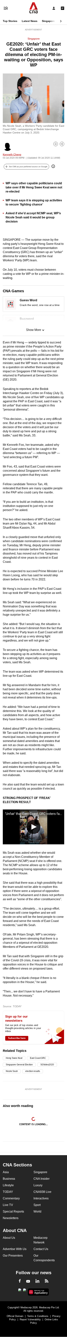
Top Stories (10, 20)
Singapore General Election (19, 1064)
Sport (37, 1205)
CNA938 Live (42, 1191)
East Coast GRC (38, 1058)
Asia (6, 1172)
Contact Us (41, 1249)
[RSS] (46, 1281)
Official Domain (15, 1316)
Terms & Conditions (37, 1316)
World (37, 1211)
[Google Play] (19, 1291)
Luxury (38, 1185)
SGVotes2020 (47, 1064)
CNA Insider (42, 1178)
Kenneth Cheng (12, 154)
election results (32, 1071)
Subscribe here (16, 1038)
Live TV (8, 1205)
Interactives (41, 1198)
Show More (33, 329)
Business (9, 1178)
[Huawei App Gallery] (38, 1292)
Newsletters (10, 1218)
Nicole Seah (12, 1071)
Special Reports (13, 1211)
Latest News (29, 20)
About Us (9, 1237)
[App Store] (24, 1291)
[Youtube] (28, 1281)
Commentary (11, 1198)
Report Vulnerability (30, 1319)
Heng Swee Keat (14, 1058)
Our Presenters (13, 1255)
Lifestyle (8, 1185)
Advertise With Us (14, 1249)
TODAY (8, 1191)
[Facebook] (20, 1281)
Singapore (48, 20)
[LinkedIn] (37, 1282)
